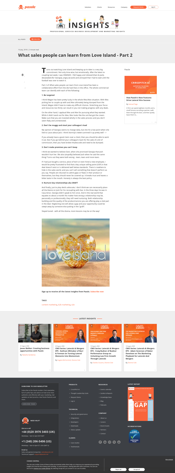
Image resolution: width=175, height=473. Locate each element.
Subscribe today (29, 404)
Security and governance (79, 414)
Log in (153, 7)
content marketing (49, 304)
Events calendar (105, 389)
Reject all (118, 469)
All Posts (21, 39)
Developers (74, 422)
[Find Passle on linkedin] (105, 442)
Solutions (88, 7)
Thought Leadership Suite (79, 393)
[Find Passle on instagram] (109, 442)
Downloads (74, 426)
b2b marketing (64, 304)
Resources (111, 7)
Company (124, 7)
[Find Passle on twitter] (114, 442)
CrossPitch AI (75, 389)
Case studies (74, 443)
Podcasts (103, 405)
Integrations (74, 418)
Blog (101, 401)
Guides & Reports (106, 393)
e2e (73, 304)
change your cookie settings (42, 468)
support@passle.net (41, 454)
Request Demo (138, 7)
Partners (103, 430)
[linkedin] (22, 86)
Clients (99, 7)
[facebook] (22, 92)
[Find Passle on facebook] (100, 442)
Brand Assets (104, 426)
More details (169, 459)
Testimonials (74, 447)
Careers (103, 422)
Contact (103, 434)
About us (103, 418)
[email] (22, 75)
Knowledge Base (106, 397)
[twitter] (22, 81)
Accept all (137, 469)
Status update (75, 430)
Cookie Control (33, 461)
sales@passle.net (47, 452)
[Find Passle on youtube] (119, 442)
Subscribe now (97, 291)
